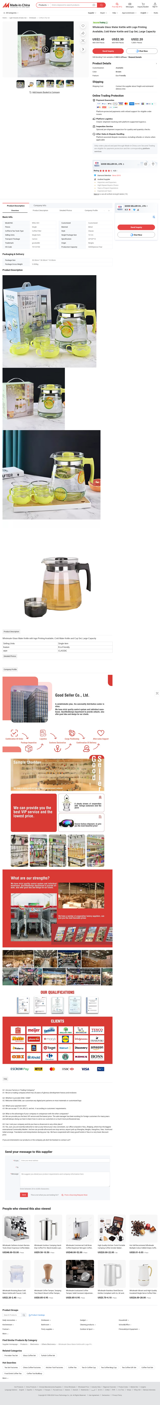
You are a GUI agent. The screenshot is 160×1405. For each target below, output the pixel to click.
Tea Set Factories (11, 1367)
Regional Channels (109, 1387)
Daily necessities (8, 1320)
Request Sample (135, 57)
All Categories (11, 13)
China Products (31, 1387)
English (21, 1390)
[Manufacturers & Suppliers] (16, 5)
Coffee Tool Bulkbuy (34, 1373)
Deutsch (75, 1390)
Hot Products (18, 1387)
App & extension (128, 13)
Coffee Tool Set (147, 1367)
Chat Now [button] (143, 51)
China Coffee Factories (32, 1367)
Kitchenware (7, 1324)
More (4, 1378)
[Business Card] (154, 216)
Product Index (123, 1387)
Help (114, 13)
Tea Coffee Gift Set (129, 1367)
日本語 (107, 1390)
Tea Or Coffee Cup (89, 1367)
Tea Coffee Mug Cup (109, 1367)
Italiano (67, 1390)
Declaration (106, 1395)
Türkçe (129, 1390)
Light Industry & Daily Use (17, 18)
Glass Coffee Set (29, 1355)
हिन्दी (113, 1390)
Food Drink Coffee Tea (13, 1373)
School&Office (124, 1324)
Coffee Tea (72, 1367)
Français (47, 1390)
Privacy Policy (117, 1395)
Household (123, 1320)
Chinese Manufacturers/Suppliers (50, 1387)
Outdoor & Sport (86, 1329)
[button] (104, 210)
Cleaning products (87, 1324)
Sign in (155, 6)
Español (29, 1390)
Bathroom (45, 1324)
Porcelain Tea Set (11, 1355)
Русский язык (57, 1390)
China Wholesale (70, 1387)
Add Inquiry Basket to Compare (46, 92)
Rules (156, 13)
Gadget (83, 1320)
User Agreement (94, 1395)
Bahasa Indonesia (149, 1390)
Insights (143, 1387)
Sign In (96, 194)
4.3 (126, 209)
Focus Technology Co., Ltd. (63, 1395)
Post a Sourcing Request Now (75, 1195)
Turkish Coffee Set (48, 1355)
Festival (5, 1329)
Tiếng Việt (137, 1390)
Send (24, 1195)
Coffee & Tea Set (44, 18)
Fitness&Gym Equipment (128, 1329)
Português (38, 1390)
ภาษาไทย (121, 1390)
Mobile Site (134, 1387)
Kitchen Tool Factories (54, 1367)
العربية (93, 1390)
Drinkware (32, 18)
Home (4, 18)
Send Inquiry (108, 51)
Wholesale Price (83, 1387)
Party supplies (46, 1329)
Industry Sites (96, 1387)
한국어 (100, 1390)
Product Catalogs (38, 1315)
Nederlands (85, 1390)
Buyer (102, 13)
